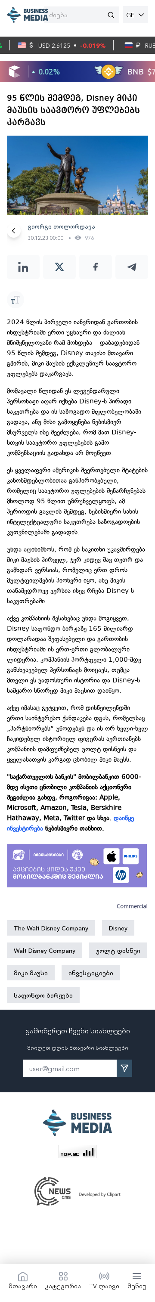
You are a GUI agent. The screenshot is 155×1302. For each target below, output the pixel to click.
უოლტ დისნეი (118, 950)
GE (130, 14)
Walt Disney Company (44, 950)
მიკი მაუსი (31, 972)
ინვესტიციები (90, 972)
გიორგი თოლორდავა (61, 226)
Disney (118, 928)
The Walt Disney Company (51, 928)
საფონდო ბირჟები (43, 995)
